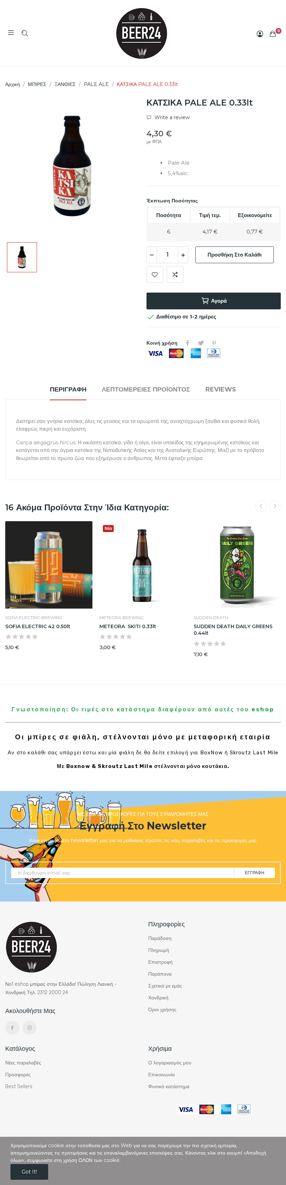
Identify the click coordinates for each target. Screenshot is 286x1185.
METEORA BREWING (121, 618)
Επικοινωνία (161, 1075)
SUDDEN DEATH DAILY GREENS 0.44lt (233, 630)
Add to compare (175, 274)
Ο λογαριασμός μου (169, 1063)
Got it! (29, 1172)
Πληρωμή (158, 950)
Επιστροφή (160, 962)
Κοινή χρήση (187, 343)
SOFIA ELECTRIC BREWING (33, 618)
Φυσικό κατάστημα (168, 1087)
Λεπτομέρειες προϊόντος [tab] (146, 389)
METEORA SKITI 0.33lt (127, 626)
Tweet (201, 343)
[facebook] (12, 1028)
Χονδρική (158, 998)
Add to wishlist (154, 274)
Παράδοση (160, 938)
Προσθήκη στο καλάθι (235, 254)
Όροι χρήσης (162, 1010)
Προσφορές (18, 1075)
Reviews (220, 389)
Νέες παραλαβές (23, 1063)
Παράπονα (160, 974)
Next (275, 506)
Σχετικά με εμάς (165, 986)
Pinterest (214, 343)
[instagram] (30, 1028)
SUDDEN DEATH (211, 618)
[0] (272, 33)
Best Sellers (18, 1087)
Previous (261, 506)
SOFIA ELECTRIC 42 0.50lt (37, 626)
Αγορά (219, 300)
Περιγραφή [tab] (68, 389)
